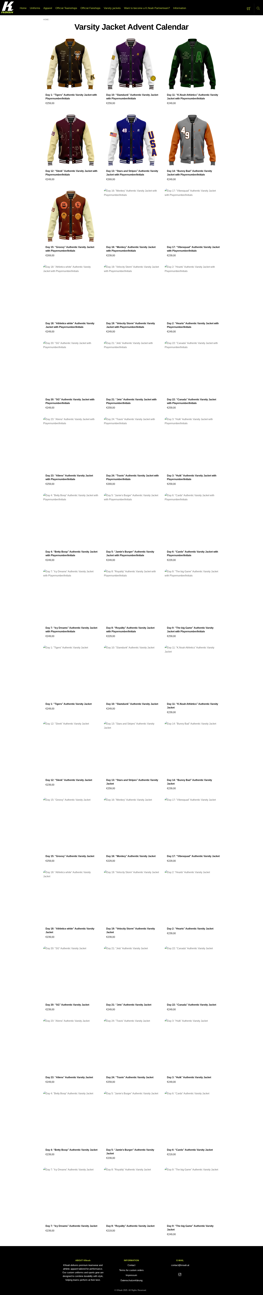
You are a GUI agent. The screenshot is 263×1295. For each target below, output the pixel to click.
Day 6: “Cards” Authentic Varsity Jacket (190, 1150)
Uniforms (35, 8)
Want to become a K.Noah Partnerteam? (147, 8)
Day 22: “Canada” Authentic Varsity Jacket (191, 1004)
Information (179, 8)
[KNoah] (7, 7)
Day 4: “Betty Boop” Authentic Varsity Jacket (71, 1150)
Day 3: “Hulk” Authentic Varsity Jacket (189, 1077)
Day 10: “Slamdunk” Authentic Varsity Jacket (132, 704)
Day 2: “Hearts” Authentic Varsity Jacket (190, 928)
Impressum (131, 1275)
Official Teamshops (66, 8)
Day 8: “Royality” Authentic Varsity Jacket (130, 1226)
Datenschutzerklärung (131, 1280)
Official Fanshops (90, 8)
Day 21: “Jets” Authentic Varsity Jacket (128, 1004)
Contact (131, 1265)
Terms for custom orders (131, 1270)
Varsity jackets (112, 8)
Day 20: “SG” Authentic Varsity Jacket (67, 1004)
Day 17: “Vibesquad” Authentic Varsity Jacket (193, 856)
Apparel (47, 8)
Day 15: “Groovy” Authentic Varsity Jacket (70, 856)
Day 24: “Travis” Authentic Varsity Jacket (129, 1077)
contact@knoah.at (180, 1265)
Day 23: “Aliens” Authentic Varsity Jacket (69, 1077)
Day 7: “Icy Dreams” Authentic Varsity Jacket (71, 1226)
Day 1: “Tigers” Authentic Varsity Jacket (69, 704)
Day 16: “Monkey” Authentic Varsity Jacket (131, 856)
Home (23, 8)
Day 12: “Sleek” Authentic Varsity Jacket (69, 780)
